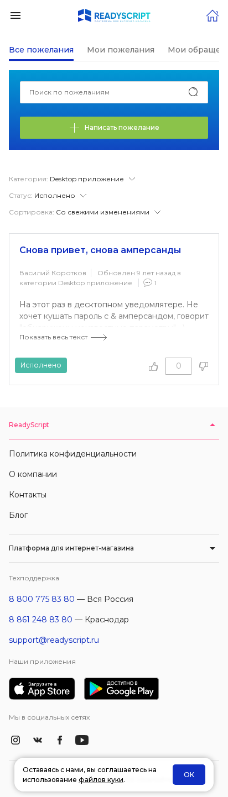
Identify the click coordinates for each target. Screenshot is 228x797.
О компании (33, 474)
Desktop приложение (95, 283)
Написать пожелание (122, 127)
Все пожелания (41, 50)
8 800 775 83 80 (42, 599)
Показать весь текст (53, 337)
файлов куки (101, 779)
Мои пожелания (120, 50)
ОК (189, 774)
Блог (18, 515)
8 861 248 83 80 (40, 620)
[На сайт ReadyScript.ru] (212, 15)
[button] (15, 15)
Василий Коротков (52, 273)
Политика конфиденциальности (73, 454)
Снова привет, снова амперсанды (100, 250)
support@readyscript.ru (54, 640)
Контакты (27, 495)
